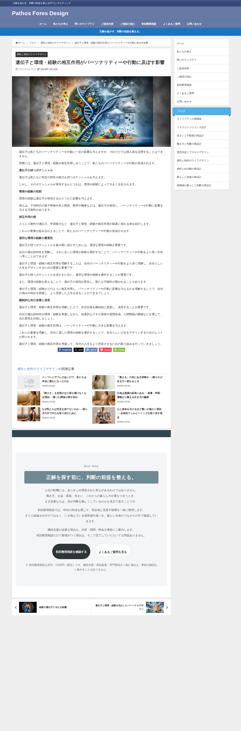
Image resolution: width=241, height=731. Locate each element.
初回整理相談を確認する (71, 551)
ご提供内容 (107, 24)
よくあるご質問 (171, 24)
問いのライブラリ (85, 24)
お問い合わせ (194, 24)
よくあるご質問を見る (113, 551)
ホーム (43, 24)
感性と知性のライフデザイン (32, 54)
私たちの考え (60, 24)
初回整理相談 (148, 24)
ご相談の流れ (127, 24)
